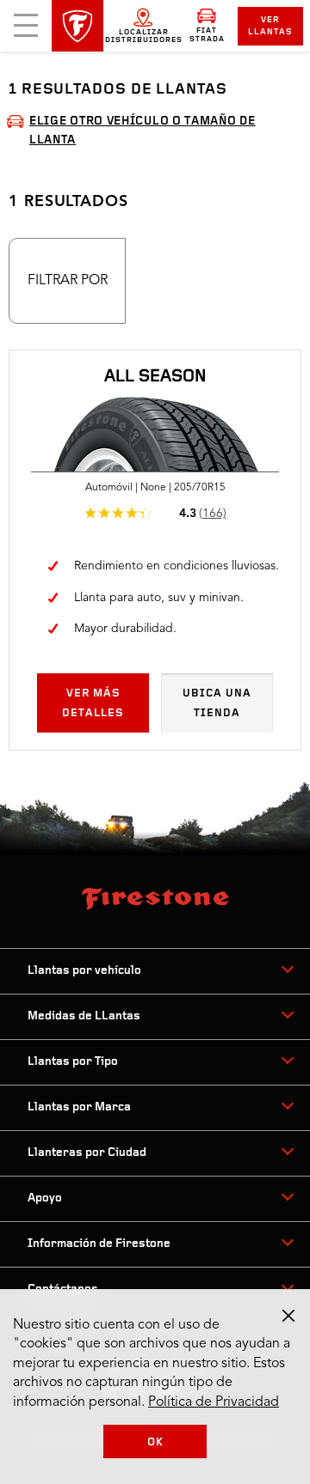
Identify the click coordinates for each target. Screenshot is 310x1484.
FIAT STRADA (207, 35)
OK (155, 1442)
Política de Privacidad (213, 1402)
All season (155, 377)
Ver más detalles (93, 703)
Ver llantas (270, 26)
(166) (212, 514)
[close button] (288, 1315)
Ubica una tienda (217, 703)
